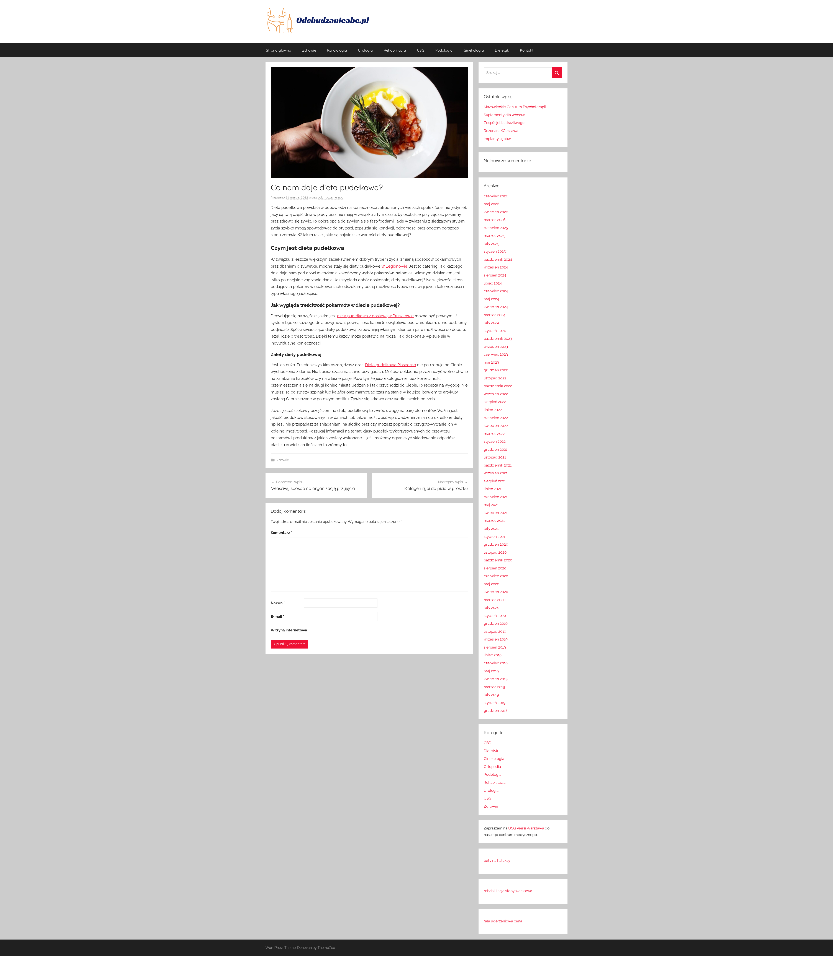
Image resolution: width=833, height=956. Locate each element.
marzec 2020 (494, 600)
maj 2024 (491, 299)
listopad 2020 (495, 552)
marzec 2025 (494, 235)
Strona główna (278, 50)
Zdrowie (309, 50)
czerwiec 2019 (496, 663)
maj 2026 (491, 204)
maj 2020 (491, 584)
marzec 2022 (494, 433)
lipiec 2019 (493, 655)
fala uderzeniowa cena (503, 921)
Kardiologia (337, 50)
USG (420, 50)
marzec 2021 (494, 520)
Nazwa (278, 603)
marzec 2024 (494, 315)
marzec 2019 (494, 687)
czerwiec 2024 (496, 291)
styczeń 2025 (495, 251)
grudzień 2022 (496, 370)
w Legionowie (394, 266)
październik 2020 (498, 560)
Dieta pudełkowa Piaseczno (390, 365)
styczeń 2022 (495, 441)
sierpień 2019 (495, 647)
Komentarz (281, 532)
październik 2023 (498, 338)
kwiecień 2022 (496, 425)
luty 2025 (491, 243)
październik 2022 (498, 386)
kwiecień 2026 (496, 212)
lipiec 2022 (493, 410)
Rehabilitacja (395, 50)
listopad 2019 (495, 631)
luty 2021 (491, 528)
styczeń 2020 (495, 615)
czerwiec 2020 (496, 576)
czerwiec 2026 (496, 196)
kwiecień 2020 (496, 592)
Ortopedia (492, 766)
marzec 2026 (494, 220)
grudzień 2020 (496, 544)
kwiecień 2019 (496, 679)
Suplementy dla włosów (504, 115)
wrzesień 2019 (496, 639)
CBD (487, 743)
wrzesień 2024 (496, 267)
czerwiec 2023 (496, 354)
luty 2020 (491, 607)
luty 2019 (491, 695)
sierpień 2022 (495, 402)
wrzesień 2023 (496, 346)
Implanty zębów (497, 139)
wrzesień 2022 (496, 394)
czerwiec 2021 (495, 497)
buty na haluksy (497, 860)
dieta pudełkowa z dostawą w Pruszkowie (375, 316)
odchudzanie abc (330, 197)
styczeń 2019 (494, 703)
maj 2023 (491, 362)
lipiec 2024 (493, 283)
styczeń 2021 (494, 536)
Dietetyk (502, 50)
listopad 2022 (495, 378)
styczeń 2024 (495, 330)
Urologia (365, 50)
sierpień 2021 (495, 481)
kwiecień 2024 (496, 307)
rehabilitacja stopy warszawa (508, 891)
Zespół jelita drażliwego (504, 122)
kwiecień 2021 (495, 513)
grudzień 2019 (496, 623)
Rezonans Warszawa (501, 130)
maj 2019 (491, 671)
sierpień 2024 (495, 275)
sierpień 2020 (495, 568)
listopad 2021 (495, 457)
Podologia (444, 50)
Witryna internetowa (289, 630)
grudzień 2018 (496, 710)
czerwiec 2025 (496, 228)
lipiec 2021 (492, 489)
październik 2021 (498, 465)
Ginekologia (474, 50)
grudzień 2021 (495, 449)
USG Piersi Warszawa (526, 828)
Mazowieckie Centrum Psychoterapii (515, 107)
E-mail (277, 616)
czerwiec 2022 (496, 418)
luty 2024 (491, 322)
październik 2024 (498, 259)
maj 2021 (491, 504)
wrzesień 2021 (495, 473)
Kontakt (526, 50)
